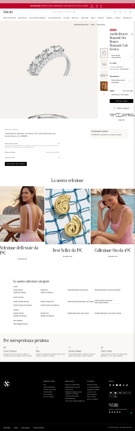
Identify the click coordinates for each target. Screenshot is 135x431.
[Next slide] (104, 93)
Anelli (92, 24)
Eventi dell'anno (92, 394)
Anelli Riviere (101, 24)
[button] (121, 117)
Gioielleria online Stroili (81, 24)
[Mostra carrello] (130, 12)
